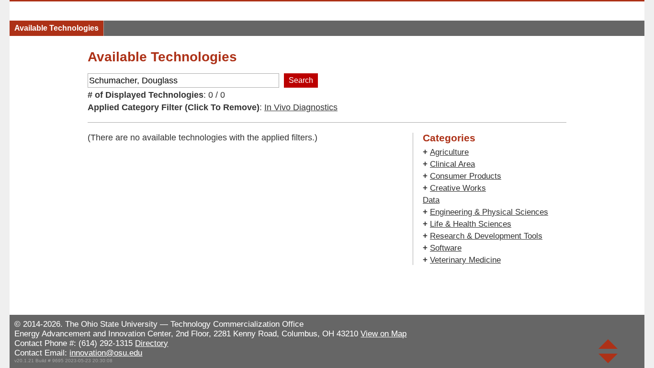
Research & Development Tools (486, 236)
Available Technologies (56, 28)
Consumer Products (465, 176)
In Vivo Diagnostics (301, 107)
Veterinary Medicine (465, 259)
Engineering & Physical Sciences (489, 212)
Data (431, 200)
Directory (151, 343)
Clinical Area (452, 164)
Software (446, 248)
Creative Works (458, 188)
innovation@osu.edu (105, 352)
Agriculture (449, 152)
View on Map (383, 333)
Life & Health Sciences (470, 224)
